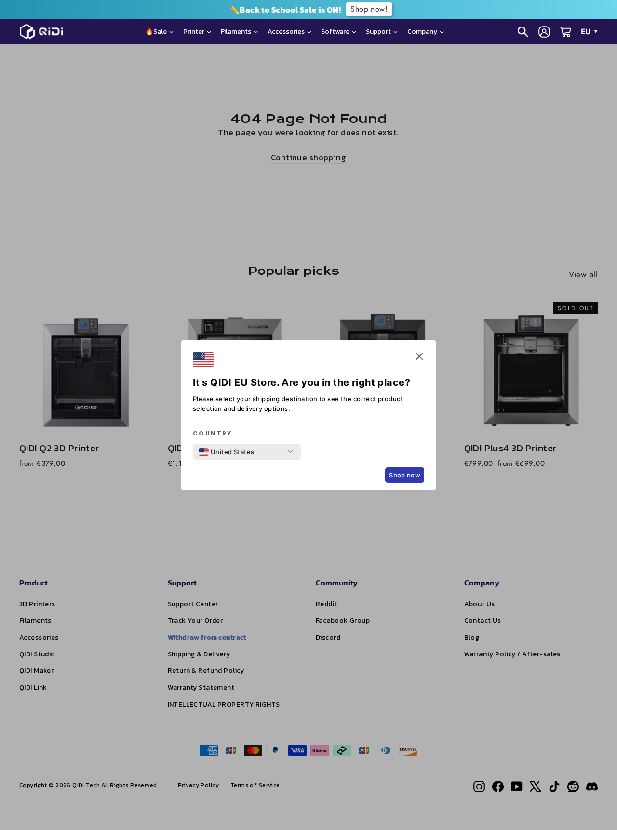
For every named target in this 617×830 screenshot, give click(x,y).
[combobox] (227, 452)
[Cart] (565, 32)
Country (212, 433)
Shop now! (369, 8)
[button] (419, 358)
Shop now (404, 475)
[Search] (523, 32)
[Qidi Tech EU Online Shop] (45, 31)
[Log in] (544, 32)
